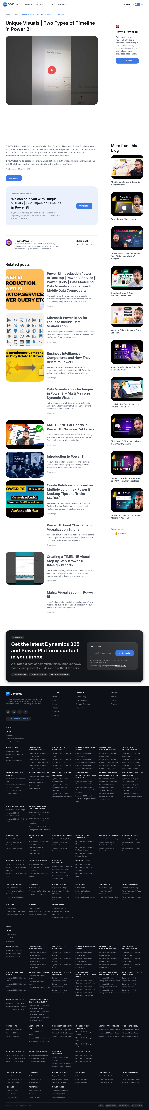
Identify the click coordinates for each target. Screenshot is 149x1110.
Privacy (114, 704)
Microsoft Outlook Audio (37, 1061)
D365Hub (13, 4)
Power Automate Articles (131, 1076)
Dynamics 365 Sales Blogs (15, 810)
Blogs (38, 4)
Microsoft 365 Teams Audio (109, 1036)
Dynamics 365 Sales (15, 806)
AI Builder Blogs (34, 888)
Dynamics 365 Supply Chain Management (38, 807)
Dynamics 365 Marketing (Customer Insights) (85, 775)
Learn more (13, 178)
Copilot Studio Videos (60, 1079)
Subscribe (126, 653)
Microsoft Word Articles (84, 1055)
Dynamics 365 (12, 747)
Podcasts (56, 712)
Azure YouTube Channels (15, 739)
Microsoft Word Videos (83, 1058)
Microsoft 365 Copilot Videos (39, 1038)
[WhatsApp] (96, 244)
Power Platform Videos (14, 1079)
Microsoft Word (83, 861)
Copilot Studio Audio (59, 1082)
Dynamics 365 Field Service (14, 774)
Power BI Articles (12, 1090)
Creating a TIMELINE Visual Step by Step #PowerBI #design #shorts (68, 561)
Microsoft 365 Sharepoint (82, 836)
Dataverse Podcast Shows (85, 897)
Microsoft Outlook (38, 861)
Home (8, 14)
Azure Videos (10, 938)
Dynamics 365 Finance (39, 773)
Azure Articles (11, 934)
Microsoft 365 (12, 835)
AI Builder (33, 884)
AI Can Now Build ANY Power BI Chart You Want (125, 368)
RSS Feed (56, 715)
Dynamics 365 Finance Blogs (39, 776)
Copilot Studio (59, 884)
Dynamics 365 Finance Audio (39, 988)
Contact (50, 4)
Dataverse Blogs (81, 888)
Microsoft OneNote (15, 861)
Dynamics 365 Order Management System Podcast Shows (106, 796)
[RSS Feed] (25, 712)
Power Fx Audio (34, 1097)
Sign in (127, 4)
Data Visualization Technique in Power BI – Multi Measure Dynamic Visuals (70, 393)
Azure (8, 732)
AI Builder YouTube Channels (39, 891)
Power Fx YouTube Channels (39, 911)
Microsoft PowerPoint (58, 862)
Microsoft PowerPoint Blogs (62, 866)
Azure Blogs (10, 735)
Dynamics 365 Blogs (13, 751)
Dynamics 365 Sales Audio (15, 1010)
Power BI (122, 534)
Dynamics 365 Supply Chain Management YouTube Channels (39, 821)
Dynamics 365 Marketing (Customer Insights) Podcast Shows (85, 798)
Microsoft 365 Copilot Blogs (39, 841)
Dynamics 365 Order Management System (108, 774)
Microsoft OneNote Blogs (15, 864)
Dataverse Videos (81, 1079)
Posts (27, 4)
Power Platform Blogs (13, 888)
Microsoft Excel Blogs (130, 839)
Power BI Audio (11, 1097)
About (113, 697)
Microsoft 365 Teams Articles (109, 1030)
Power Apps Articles (106, 1076)
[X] (91, 244)
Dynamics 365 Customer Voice (129, 748)
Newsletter (80, 708)
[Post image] (25, 289)
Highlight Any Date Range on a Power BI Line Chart (125, 405)
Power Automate (130, 884)
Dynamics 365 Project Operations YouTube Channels (130, 787)
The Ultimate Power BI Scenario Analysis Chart (125, 183)
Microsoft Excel (130, 835)
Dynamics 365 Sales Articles (16, 1003)
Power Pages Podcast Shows (63, 917)
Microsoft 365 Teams (109, 835)
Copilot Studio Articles (60, 1076)
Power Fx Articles (35, 1090)
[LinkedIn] (78, 244)
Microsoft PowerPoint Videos (62, 1063)
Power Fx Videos (35, 1094)
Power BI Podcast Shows (15, 915)
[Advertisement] (52, 126)
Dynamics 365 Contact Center (86, 748)
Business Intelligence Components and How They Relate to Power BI (68, 358)
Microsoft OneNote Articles (15, 1055)
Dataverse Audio (81, 1082)
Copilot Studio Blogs (59, 888)
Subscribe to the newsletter (19, 719)
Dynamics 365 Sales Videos (16, 1006)
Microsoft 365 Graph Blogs (62, 839)
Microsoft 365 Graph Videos (62, 1033)
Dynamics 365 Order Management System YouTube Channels (106, 787)
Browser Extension (83, 704)
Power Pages (58, 904)
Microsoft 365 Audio (13, 1036)
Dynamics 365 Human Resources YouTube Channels (60, 787)
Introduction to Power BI (66, 456)
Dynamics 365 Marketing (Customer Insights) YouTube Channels (86, 790)
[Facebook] (82, 244)
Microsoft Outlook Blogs (37, 864)
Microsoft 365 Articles (14, 1030)
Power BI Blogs (11, 908)
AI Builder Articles (35, 1076)
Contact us (84, 206)
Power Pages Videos (59, 1094)
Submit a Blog (81, 697)
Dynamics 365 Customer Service (107, 748)
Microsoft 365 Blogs (13, 839)
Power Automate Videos (131, 1079)
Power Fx (33, 904)
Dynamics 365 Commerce (58, 748)
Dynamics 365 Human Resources (61, 774)
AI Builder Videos (35, 1079)
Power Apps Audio (105, 1082)
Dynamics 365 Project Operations (132, 774)
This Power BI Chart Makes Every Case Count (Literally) (126, 442)
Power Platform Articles (14, 1076)
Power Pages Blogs (59, 908)
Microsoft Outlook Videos (38, 1058)
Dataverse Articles (82, 1076)
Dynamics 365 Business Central (37, 748)
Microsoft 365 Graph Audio (62, 1036)
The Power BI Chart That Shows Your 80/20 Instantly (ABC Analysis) (125, 256)
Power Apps (104, 884)
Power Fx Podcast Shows (38, 915)
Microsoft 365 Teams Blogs (109, 839)
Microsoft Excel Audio (130, 1036)
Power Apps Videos (106, 1079)
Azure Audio (10, 941)
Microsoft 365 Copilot (36, 836)
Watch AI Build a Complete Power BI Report (126, 331)
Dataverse (80, 884)
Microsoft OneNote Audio (15, 1061)
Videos (55, 708)
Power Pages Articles (60, 1090)
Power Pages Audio (59, 1097)
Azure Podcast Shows (14, 742)
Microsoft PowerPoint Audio (62, 1066)
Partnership (63, 4)
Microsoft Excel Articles (130, 1030)
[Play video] (52, 70)
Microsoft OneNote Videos (15, 1058)
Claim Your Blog (82, 700)
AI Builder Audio (34, 1082)
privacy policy (120, 666)
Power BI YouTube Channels (16, 911)
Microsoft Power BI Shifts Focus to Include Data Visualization (67, 322)
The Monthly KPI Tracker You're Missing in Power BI (125, 516)
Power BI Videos (11, 1094)
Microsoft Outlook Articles (38, 1055)
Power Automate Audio (130, 1082)
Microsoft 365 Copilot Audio (39, 1041)
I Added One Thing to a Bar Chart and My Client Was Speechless (126, 479)
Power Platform (13, 884)
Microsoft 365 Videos (13, 1033)
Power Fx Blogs (34, 908)
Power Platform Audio (13, 1082)
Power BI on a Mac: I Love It (123, 219)
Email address (95, 647)
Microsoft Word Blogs (83, 864)
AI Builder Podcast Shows (38, 894)
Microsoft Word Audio (83, 1061)
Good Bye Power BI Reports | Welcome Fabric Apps (124, 294)
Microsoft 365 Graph (62, 835)
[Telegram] (87, 244)
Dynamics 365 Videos (13, 953)
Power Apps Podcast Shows (109, 897)
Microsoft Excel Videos (130, 1033)
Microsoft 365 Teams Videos (109, 1033)
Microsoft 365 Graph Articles (62, 1030)
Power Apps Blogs (105, 888)
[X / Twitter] (8, 712)
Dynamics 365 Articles (14, 950)
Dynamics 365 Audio (13, 957)
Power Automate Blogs (130, 888)
